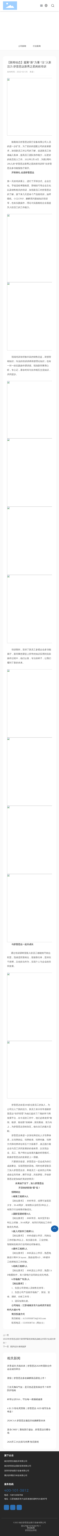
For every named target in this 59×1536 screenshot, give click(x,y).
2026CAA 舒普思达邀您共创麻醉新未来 (26, 1420)
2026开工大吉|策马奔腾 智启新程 (23, 1442)
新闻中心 (29, 28)
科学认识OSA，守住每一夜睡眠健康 (24, 1399)
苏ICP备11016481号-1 (31, 1526)
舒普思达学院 (31, 1530)
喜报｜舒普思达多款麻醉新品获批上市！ (27, 1378)
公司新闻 (22, 46)
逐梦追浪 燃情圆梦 (18, 1346)
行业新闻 (37, 46)
